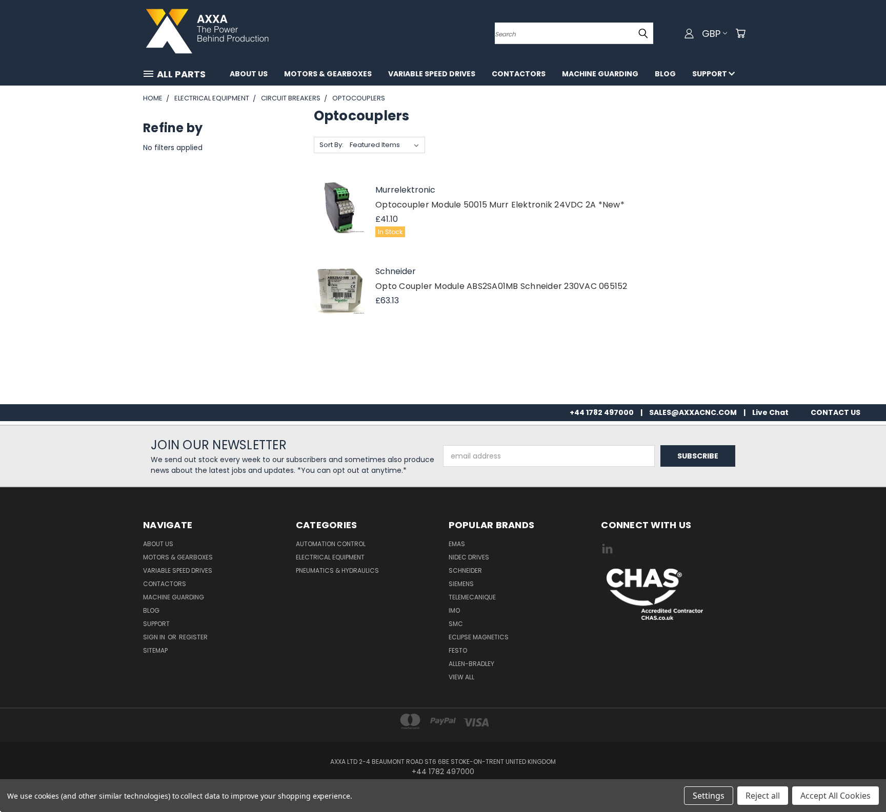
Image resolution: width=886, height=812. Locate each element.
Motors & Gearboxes (328, 74)
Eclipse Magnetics (479, 637)
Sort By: (331, 145)
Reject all (763, 795)
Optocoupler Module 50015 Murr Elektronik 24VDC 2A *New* (500, 205)
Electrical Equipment (330, 557)
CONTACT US (835, 412)
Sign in (155, 637)
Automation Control (331, 543)
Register (193, 637)
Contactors (519, 74)
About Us (249, 74)
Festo (458, 650)
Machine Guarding (600, 74)
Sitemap (155, 650)
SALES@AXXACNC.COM (693, 412)
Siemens (461, 583)
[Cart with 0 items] (740, 33)
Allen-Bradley (471, 663)
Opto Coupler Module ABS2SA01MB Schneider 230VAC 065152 (501, 286)
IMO (454, 610)
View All (461, 677)
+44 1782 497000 (602, 412)
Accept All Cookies (835, 795)
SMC (456, 623)
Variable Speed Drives (431, 74)
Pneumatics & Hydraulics (337, 570)
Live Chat (770, 412)
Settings (708, 795)
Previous (859, 780)
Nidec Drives (469, 557)
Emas (457, 543)
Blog (665, 74)
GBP (711, 33)
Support (710, 74)
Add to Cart (339, 219)
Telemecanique (472, 597)
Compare (339, 188)
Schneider (465, 570)
